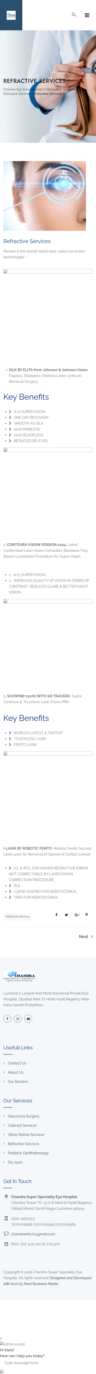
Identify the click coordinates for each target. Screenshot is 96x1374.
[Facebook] (7, 1019)
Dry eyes (15, 1162)
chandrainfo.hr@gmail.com (33, 1234)
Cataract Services (22, 1125)
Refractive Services (17, 916)
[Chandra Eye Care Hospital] (11, 15)
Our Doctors (18, 1081)
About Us (15, 1072)
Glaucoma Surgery (23, 1116)
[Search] (73, 14)
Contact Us (17, 1063)
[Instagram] (18, 1019)
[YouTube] (28, 1019)
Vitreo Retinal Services (26, 1134)
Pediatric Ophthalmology (28, 1153)
